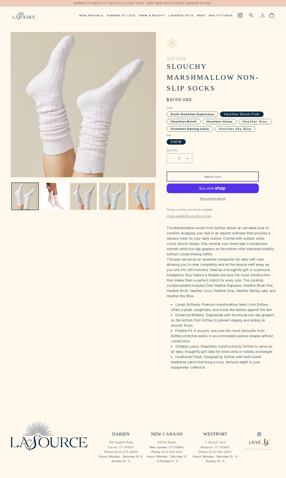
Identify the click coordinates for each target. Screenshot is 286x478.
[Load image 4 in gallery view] (112, 196)
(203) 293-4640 (220, 452)
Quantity (172, 150)
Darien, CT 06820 (121, 447)
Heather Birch (186, 122)
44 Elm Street (166, 442)
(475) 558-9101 (171, 452)
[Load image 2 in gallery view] (54, 196)
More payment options (213, 198)
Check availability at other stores (189, 216)
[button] (251, 15)
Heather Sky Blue (235, 129)
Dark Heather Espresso (194, 114)
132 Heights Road (121, 442)
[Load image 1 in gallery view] (25, 196)
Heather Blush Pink (242, 114)
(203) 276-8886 (126, 452)
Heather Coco (221, 122)
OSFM (176, 142)
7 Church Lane (215, 442)
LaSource (266, 449)
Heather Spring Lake (192, 129)
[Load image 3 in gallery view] (83, 196)
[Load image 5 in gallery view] (141, 196)
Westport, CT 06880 (215, 447)
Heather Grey (255, 121)
